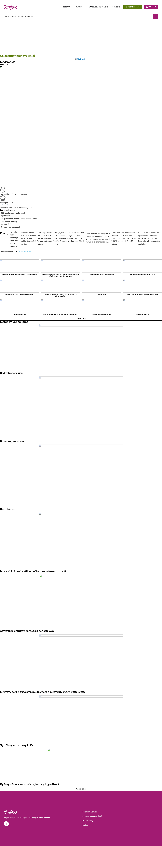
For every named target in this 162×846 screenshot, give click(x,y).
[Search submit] (155, 16)
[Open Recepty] (71, 7)
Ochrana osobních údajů (92, 816)
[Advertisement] (66, 38)
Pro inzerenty (87, 821)
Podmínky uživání (89, 812)
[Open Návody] (83, 7)
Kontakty (85, 825)
